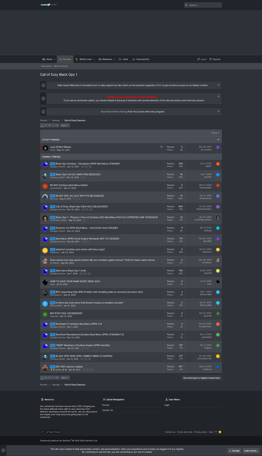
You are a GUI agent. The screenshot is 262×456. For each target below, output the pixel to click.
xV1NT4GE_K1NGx (58, 220)
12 (82, 359)
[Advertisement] (131, 33)
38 (81, 273)
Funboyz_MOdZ (57, 177)
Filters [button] (214, 133)
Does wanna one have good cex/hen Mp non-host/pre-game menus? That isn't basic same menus (102, 260)
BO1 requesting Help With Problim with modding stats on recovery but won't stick (99, 291)
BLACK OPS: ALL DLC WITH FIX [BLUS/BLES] (80, 195)
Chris (52, 150)
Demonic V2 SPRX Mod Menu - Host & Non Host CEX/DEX (87, 227)
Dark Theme (54, 432)
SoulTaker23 (56, 295)
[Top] (216, 432)
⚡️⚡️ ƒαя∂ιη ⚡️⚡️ (58, 369)
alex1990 (207, 241)
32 (83, 209)
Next (64, 125)
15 (90, 167)
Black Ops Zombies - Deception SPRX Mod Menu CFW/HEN (87, 163)
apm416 (208, 273)
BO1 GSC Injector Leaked (69, 366)
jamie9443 (207, 337)
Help (211, 432)
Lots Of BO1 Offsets (60, 147)
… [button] (53, 125)
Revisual (54, 198)
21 (84, 370)
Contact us (107, 410)
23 (91, 370)
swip (52, 284)
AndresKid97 (56, 188)
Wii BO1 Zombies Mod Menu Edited (68, 185)
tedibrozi (207, 369)
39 (85, 273)
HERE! (158, 85)
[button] (55, 59)
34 (91, 209)
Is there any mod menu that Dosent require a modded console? (89, 302)
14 (86, 167)
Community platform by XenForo (69, 440)
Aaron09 (54, 316)
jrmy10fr (208, 177)
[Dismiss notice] (218, 85)
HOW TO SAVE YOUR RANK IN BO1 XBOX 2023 (75, 281)
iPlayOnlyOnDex (204, 209)
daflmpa (208, 230)
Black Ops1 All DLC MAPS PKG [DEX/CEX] (78, 174)
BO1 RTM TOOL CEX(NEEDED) (66, 313)
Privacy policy (200, 432)
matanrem (54, 252)
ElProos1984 (206, 294)
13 (82, 167)
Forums (105, 405)
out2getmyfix (205, 326)
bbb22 (208, 166)
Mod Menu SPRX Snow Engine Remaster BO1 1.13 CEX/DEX (87, 238)
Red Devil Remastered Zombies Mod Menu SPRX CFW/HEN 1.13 (90, 334)
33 (87, 209)
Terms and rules (184, 432)
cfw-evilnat (206, 149)
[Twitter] (220, 440)
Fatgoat (208, 348)
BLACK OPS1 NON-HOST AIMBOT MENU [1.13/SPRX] (84, 356)
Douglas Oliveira (57, 166)
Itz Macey (54, 263)
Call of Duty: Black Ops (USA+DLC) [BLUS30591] (82, 206)
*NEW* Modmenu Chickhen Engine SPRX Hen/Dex (83, 345)
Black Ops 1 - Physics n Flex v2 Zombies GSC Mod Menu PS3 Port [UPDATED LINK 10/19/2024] (107, 217)
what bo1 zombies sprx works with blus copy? (80, 249)
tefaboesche (206, 198)
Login (167, 405)
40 (89, 273)
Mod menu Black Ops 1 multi (71, 270)
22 (87, 370)
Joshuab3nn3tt (204, 358)
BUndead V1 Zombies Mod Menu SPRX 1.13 (79, 323)
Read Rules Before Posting (114, 111)
